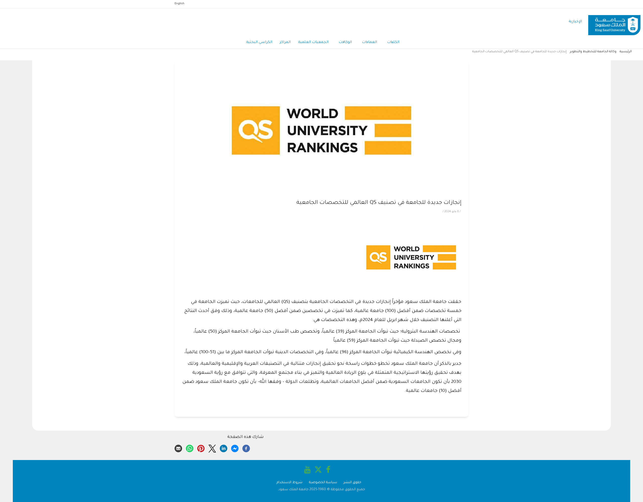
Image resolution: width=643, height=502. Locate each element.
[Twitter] (212, 447)
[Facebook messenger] (235, 447)
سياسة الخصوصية (323, 482)
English (179, 3)
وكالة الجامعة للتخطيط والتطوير (593, 52)
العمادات (369, 42)
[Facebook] (246, 447)
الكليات (393, 42)
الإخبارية (575, 22)
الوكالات (345, 42)
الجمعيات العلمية (313, 42)
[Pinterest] (201, 447)
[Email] (178, 447)
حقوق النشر (352, 482)
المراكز (285, 42)
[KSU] (614, 22)
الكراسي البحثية (259, 42)
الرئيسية (626, 52)
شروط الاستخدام (289, 482)
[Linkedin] (223, 447)
